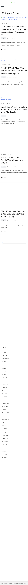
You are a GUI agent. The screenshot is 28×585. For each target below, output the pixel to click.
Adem (23, 557)
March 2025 (4, 374)
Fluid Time (10, 506)
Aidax (19, 485)
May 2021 (4, 451)
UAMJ (3, 519)
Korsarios (14, 511)
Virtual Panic (5, 489)
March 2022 (4, 428)
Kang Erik (21, 530)
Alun (12, 552)
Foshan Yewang (17, 467)
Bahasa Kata (11, 572)
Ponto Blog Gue (20, 508)
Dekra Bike (12, 509)
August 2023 (5, 406)
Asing (10, 554)
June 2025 (4, 365)
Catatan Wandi (16, 537)
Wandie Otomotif (6, 539)
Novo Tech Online (12, 491)
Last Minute (19, 511)
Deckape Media (8, 520)
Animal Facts (22, 517)
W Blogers (23, 476)
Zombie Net (4, 491)
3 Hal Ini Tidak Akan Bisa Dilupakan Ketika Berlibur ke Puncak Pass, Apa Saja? (14, 71)
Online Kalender (19, 509)
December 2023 (5, 403)
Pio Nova (19, 506)
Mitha (6, 482)
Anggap (11, 559)
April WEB (4, 484)
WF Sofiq (15, 493)
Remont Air (4, 524)
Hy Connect (23, 485)
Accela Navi (18, 469)
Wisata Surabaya (17, 528)
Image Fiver (4, 463)
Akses (8, 559)
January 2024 (5, 400)
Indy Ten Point (14, 513)
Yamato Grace (5, 478)
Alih (14, 552)
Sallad (11, 493)
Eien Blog (7, 493)
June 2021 (4, 448)
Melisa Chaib (10, 480)
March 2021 (4, 457)
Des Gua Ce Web (6, 526)
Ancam (3, 554)
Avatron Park (5, 474)
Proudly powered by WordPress (6, 583)
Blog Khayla (18, 539)
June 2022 (4, 422)
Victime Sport (11, 515)
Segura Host (22, 500)
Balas (20, 554)
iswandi (18, 533)
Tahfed (5, 531)
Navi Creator (8, 533)
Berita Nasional (17, 542)
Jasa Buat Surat (13, 487)
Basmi (17, 554)
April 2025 (4, 371)
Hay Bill (23, 522)
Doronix (19, 463)
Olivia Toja (4, 480)
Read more (3, 49)
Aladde (14, 484)
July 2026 (4, 352)
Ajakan (20, 557)
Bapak (3, 563)
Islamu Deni (11, 478)
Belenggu (16, 555)
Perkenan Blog (14, 568)
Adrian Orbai (19, 498)
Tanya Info (21, 570)
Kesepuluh (4, 566)
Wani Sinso (9, 484)
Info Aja (7, 550)
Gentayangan (23, 561)
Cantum (10, 557)
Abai (9, 552)
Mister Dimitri (20, 493)
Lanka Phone (14, 463)
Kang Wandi (22, 537)
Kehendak (23, 565)
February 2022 (5, 432)
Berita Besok (13, 544)
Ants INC (17, 471)
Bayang (23, 554)
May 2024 (4, 390)
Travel (3, 38)
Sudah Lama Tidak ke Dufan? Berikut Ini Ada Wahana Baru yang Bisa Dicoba (14, 109)
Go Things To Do (14, 526)
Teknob (12, 530)
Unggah (4, 561)
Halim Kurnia (15, 548)
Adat (7, 552)
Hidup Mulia (15, 495)
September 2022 (5, 419)
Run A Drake (21, 520)
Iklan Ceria (18, 476)
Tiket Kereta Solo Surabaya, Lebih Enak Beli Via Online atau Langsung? (13, 214)
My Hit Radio (23, 484)
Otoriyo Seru (21, 515)
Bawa (5, 555)
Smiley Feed (13, 498)
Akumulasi (20, 552)
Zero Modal (7, 469)
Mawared (10, 511)
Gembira (8, 565)
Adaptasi (4, 552)
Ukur (13, 561)
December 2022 (5, 412)
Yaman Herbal (13, 519)
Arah (13, 554)
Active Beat (19, 519)
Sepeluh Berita (7, 570)
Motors (3, 462)
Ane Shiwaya (9, 504)
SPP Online (8, 498)
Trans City (16, 530)
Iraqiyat (15, 506)
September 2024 (5, 381)
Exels (17, 497)
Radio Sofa (13, 533)
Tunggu (10, 561)
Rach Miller (9, 497)
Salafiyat (13, 476)
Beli (3, 555)
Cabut (7, 557)
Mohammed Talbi (8, 508)
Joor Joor (14, 508)
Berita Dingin (7, 568)
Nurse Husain (11, 489)
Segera (15, 565)
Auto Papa (22, 473)
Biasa (20, 555)
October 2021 (5, 444)
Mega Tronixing (16, 500)
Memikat (4, 565)
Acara (23, 550)
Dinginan (7, 563)
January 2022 (5, 435)
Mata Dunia (7, 530)
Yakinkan (12, 565)
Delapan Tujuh (20, 462)
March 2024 (4, 396)
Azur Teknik (13, 462)
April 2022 (4, 425)
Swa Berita (22, 478)
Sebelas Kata (13, 546)
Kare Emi (4, 504)
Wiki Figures (5, 467)
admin (10, 77)
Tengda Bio (4, 502)
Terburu (4, 557)
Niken (18, 531)
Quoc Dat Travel (9, 473)
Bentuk (23, 555)
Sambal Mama (5, 485)
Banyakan (11, 563)
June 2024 (4, 387)
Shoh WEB (20, 489)
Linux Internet (21, 524)
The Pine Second (8, 500)
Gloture (3, 498)
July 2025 (4, 361)
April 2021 (4, 454)
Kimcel (9, 463)
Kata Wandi (10, 537)
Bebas (12, 555)
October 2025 (5, 355)
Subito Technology (21, 465)
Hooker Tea (10, 502)
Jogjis (15, 482)
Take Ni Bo (12, 469)
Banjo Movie (5, 522)
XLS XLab (7, 519)
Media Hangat (5, 572)
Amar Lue (23, 502)
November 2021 (5, 441)
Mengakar (4, 559)
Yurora (14, 480)
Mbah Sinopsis (10, 482)
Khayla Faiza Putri (13, 535)
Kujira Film (18, 502)
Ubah (7, 561)
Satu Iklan (8, 546)
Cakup (13, 557)
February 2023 (5, 409)
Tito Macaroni (21, 526)
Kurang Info (4, 542)
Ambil (16, 552)
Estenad (4, 487)
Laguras (13, 497)
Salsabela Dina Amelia (18, 541)
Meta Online (19, 480)
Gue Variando (16, 517)
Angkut (7, 554)
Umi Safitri (20, 548)
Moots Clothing (20, 487)
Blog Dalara (16, 474)
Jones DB (12, 528)
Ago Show (10, 495)
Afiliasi (20, 550)
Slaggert (17, 484)
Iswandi (19, 535)
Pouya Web (15, 504)
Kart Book (20, 497)
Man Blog (14, 531)
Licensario (9, 513)
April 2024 (4, 393)
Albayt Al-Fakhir (16, 473)
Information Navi (6, 528)
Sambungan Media (11, 566)
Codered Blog (5, 506)
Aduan (16, 557)
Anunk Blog (8, 462)
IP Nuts (16, 515)
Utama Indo (11, 485)
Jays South (19, 482)
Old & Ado (10, 517)
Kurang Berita (11, 542)
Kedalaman (20, 563)
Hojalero (18, 491)
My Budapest (15, 520)
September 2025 (5, 358)
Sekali (19, 565)
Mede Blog (20, 504)
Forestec (19, 522)
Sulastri (15, 489)
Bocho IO (10, 522)
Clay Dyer (15, 522)
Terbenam (9, 555)
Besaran (16, 563)
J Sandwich (15, 524)
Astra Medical (5, 515)
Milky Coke (4, 517)
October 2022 (5, 416)
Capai (23, 559)
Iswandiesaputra (5, 535)
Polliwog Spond (13, 465)
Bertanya (16, 550)
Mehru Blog (16, 478)
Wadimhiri (12, 471)
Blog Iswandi (13, 539)
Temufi (14, 502)
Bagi (15, 554)
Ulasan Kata (17, 561)
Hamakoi (8, 487)
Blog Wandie (10, 541)
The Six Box (20, 513)
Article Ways (7, 509)
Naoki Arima (10, 524)
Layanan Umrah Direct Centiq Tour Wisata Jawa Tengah (12, 160)
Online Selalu (19, 546)
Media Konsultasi (15, 570)
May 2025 (4, 368)
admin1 (10, 38)
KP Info (15, 485)
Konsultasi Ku (18, 566)
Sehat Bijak (11, 550)
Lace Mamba (7, 465)
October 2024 (5, 377)
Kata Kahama (8, 476)
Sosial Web (18, 544)
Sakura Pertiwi (8, 548)
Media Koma (7, 544)
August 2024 (5, 384)
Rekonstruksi (5, 495)
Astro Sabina (11, 474)
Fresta (23, 482)
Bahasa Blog (20, 568)
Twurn (20, 474)
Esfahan (17, 583)
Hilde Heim (7, 471)
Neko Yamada (11, 467)
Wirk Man (10, 531)
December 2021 (5, 438)
